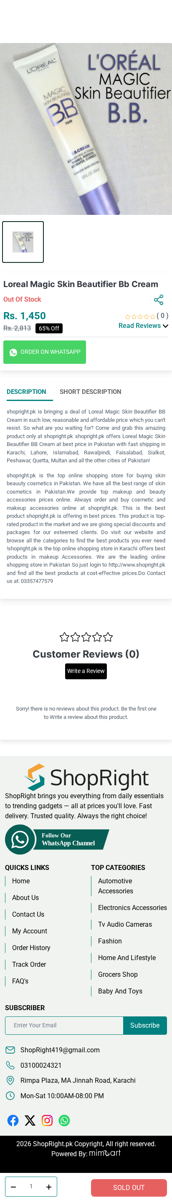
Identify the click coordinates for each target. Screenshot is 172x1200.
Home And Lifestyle (127, 958)
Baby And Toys (120, 991)
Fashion (110, 941)
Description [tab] (26, 392)
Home (21, 881)
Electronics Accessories (132, 908)
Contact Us (28, 914)
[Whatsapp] (64, 1120)
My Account (29, 931)
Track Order (29, 964)
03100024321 (40, 1065)
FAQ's (20, 981)
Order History (31, 948)
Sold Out (129, 1188)
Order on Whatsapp (50, 351)
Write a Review (86, 671)
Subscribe (144, 1025)
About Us (25, 898)
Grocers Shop (118, 974)
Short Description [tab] (90, 392)
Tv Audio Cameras (125, 924)
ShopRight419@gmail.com (59, 1050)
